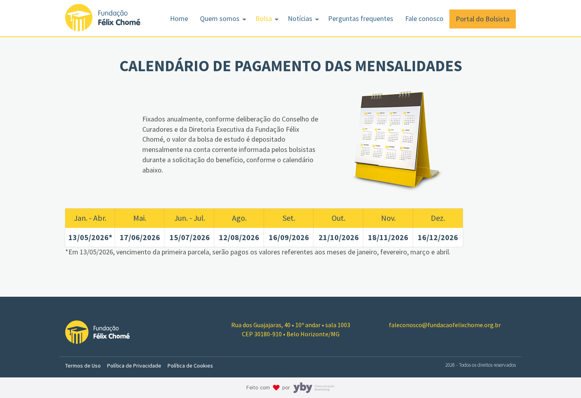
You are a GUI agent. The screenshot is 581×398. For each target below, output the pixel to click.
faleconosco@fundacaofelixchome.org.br (445, 325)
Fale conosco (424, 18)
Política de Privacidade (134, 365)
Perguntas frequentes (360, 18)
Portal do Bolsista (482, 18)
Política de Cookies (190, 365)
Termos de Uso (83, 365)
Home (179, 18)
